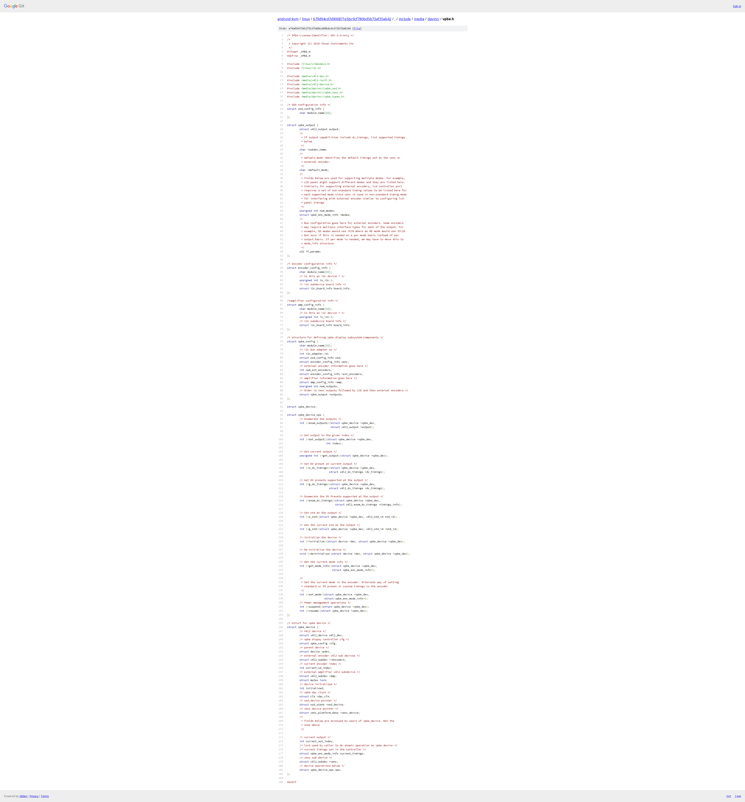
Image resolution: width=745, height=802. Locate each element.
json (738, 796)
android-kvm (288, 19)
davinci (433, 19)
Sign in (737, 6)
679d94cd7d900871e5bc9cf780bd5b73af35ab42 (352, 19)
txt (728, 796)
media (419, 19)
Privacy (33, 796)
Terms (45, 796)
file (357, 28)
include (405, 19)
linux (306, 19)
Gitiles (23, 796)
